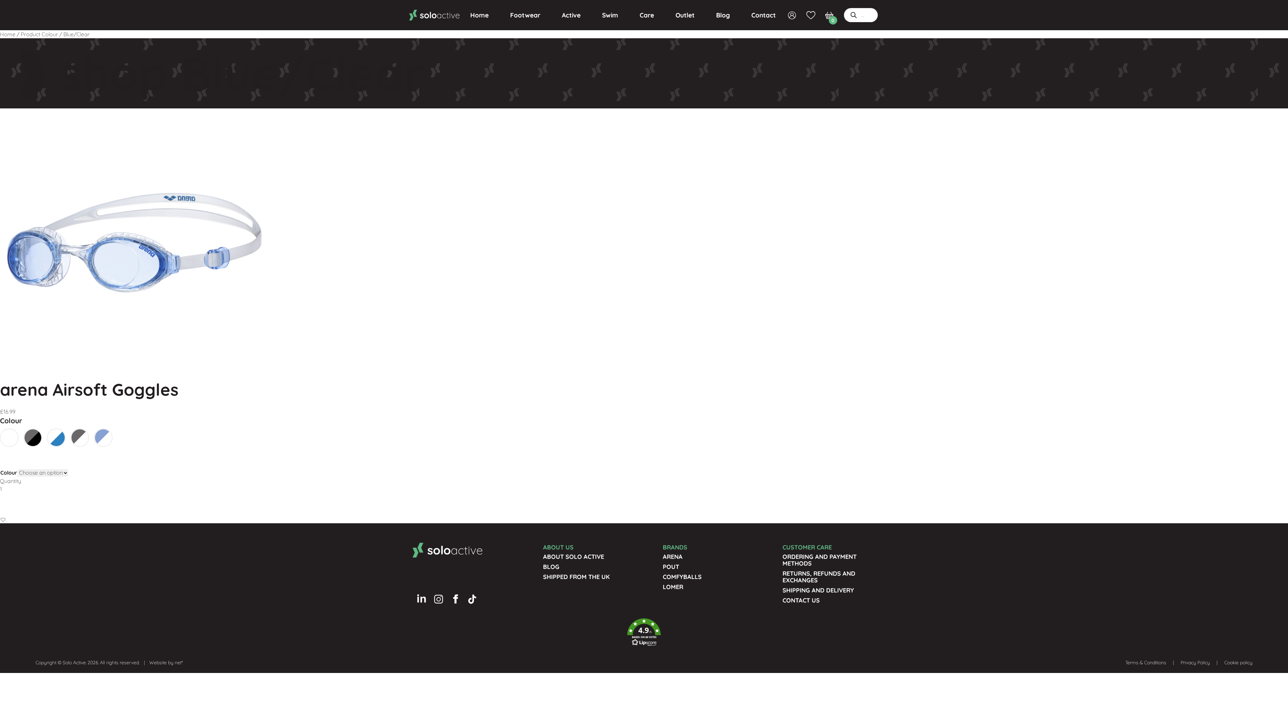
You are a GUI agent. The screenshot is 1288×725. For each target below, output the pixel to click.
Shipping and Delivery (818, 590)
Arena (673, 557)
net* (179, 663)
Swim (610, 15)
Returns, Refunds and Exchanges (819, 577)
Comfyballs (682, 577)
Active (571, 15)
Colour (8, 472)
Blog (723, 15)
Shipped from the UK (576, 577)
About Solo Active (573, 557)
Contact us (801, 600)
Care (647, 15)
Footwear (525, 15)
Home (479, 15)
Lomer (673, 587)
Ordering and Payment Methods (820, 560)
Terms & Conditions (1145, 663)
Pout (671, 567)
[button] (3, 520)
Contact (763, 15)
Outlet (685, 15)
